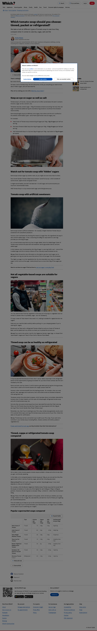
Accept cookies (43, 79)
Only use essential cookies (64, 79)
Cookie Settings (27, 79)
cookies (31, 68)
